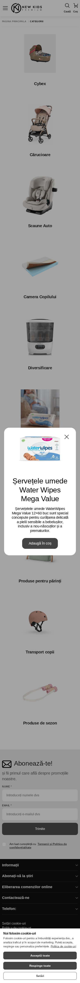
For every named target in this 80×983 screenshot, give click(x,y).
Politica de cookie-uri (63, 946)
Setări (40, 976)
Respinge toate (40, 965)
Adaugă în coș (40, 543)
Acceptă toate (40, 955)
